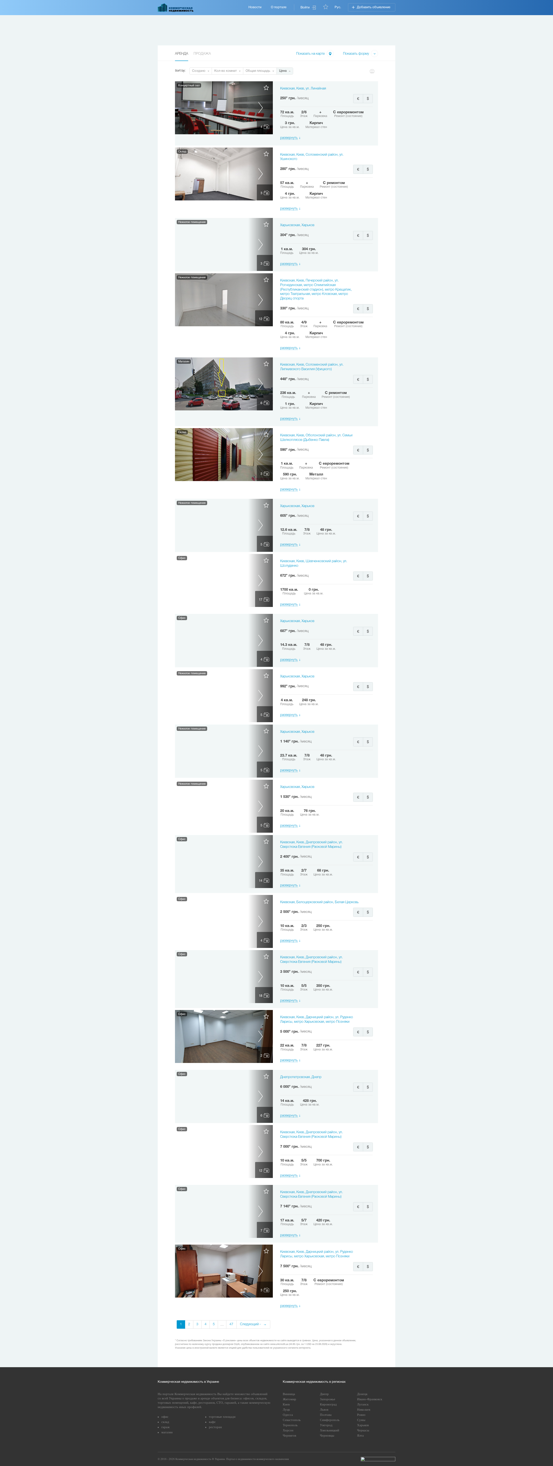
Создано (198, 70)
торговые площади (222, 1416)
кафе (212, 1422)
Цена (283, 70)
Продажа (202, 53)
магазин (167, 1432)
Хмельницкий (329, 1430)
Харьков (363, 1425)
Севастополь (292, 1420)
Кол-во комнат (225, 70)
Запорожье (327, 1399)
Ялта (360, 1435)
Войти (305, 7)
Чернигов (289, 1435)
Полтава (326, 1414)
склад (165, 1422)
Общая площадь (258, 70)
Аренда (181, 53)
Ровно (361, 1414)
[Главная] (176, 7)
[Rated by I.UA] (378, 1459)
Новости (254, 7)
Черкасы (363, 1430)
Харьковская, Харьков (297, 225)
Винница (289, 1394)
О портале (278, 7)
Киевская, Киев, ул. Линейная (303, 88)
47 (231, 1324)
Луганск (363, 1404)
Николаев (363, 1409)
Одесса (288, 1414)
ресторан (215, 1427)
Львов (324, 1409)
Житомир (289, 1399)
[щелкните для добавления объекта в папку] (266, 89)
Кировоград (328, 1404)
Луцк (286, 1409)
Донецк (362, 1394)
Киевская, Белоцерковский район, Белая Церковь (319, 902)
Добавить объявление (373, 7)
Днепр (324, 1394)
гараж (165, 1427)
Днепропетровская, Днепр (300, 1077)
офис (164, 1416)
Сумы (361, 1420)
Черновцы (327, 1435)
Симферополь (330, 1420)
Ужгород (326, 1425)
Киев (286, 1404)
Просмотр (224, 107)
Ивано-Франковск (369, 1399)
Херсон (288, 1430)
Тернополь (290, 1425)
